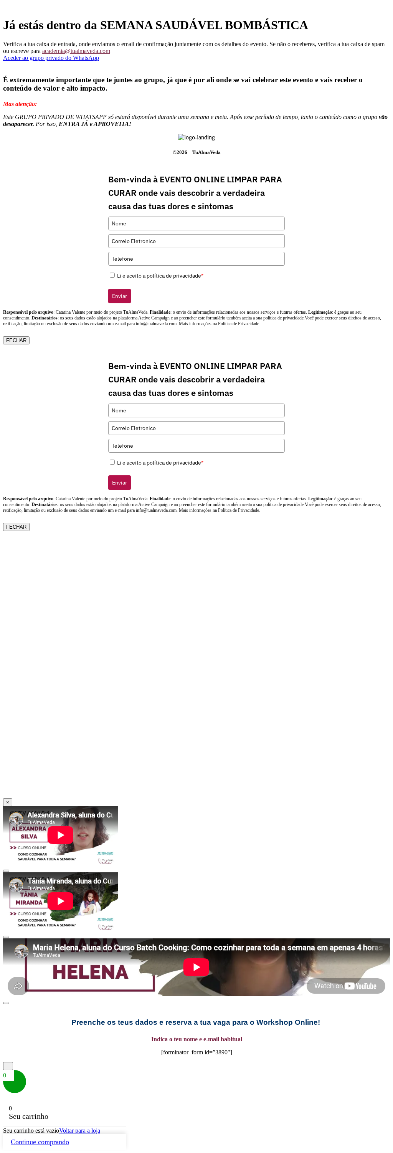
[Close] (6, 871)
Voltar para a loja (79, 1130)
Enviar (119, 296)
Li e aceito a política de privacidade (160, 275)
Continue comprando (40, 1142)
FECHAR (16, 340)
